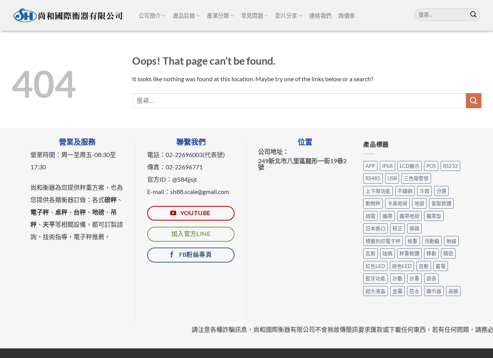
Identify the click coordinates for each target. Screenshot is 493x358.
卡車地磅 (397, 203)
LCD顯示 (409, 166)
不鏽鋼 (405, 191)
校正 (397, 228)
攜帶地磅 (409, 216)
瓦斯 (371, 253)
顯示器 (433, 291)
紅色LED (375, 266)
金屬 (397, 291)
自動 (424, 266)
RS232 (450, 166)
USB (392, 178)
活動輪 (431, 241)
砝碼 (387, 253)
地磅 (419, 203)
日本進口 (376, 228)
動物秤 (373, 203)
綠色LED (402, 266)
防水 (414, 291)
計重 (414, 278)
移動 (431, 253)
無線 (451, 241)
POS (431, 166)
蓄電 (441, 266)
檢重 (412, 241)
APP (370, 166)
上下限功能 (378, 191)
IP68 (387, 166)
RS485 (373, 178)
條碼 (414, 228)
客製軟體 (441, 203)
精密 (448, 253)
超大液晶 (376, 291)
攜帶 (387, 216)
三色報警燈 (416, 178)
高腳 (453, 291)
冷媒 (424, 191)
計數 (397, 278)
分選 (441, 191)
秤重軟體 (409, 253)
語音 (431, 278)
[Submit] (473, 14)
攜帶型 (433, 216)
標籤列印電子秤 (383, 241)
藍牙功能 (376, 278)
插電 (371, 216)
